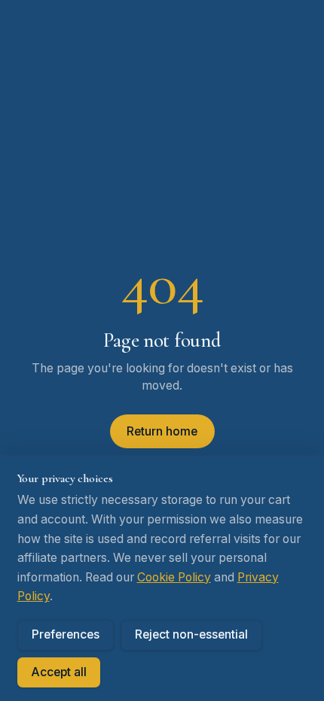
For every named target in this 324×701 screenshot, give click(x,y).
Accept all (59, 672)
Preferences (65, 634)
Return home (162, 431)
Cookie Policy (174, 577)
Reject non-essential (191, 634)
